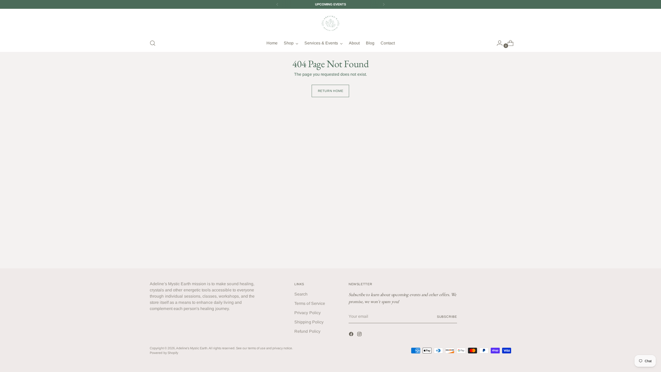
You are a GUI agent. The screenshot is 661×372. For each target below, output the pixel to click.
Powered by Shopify (164, 353)
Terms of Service (309, 303)
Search (301, 294)
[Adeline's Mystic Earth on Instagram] (360, 334)
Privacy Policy (307, 313)
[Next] (383, 4)
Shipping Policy (309, 322)
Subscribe (447, 317)
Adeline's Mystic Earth (191, 348)
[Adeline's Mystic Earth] (330, 23)
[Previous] (277, 4)
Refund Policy (307, 331)
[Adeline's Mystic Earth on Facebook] (352, 334)
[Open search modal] (152, 43)
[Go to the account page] (497, 43)
